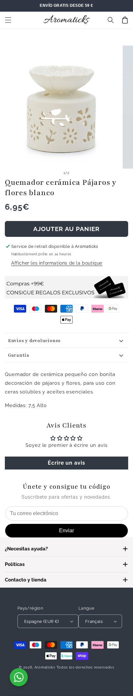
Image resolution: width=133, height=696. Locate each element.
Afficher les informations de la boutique (56, 263)
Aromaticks (45, 667)
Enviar (66, 530)
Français (94, 621)
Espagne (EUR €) (41, 621)
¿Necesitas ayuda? (26, 549)
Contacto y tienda (25, 580)
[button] (8, 20)
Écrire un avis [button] (66, 463)
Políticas (15, 564)
